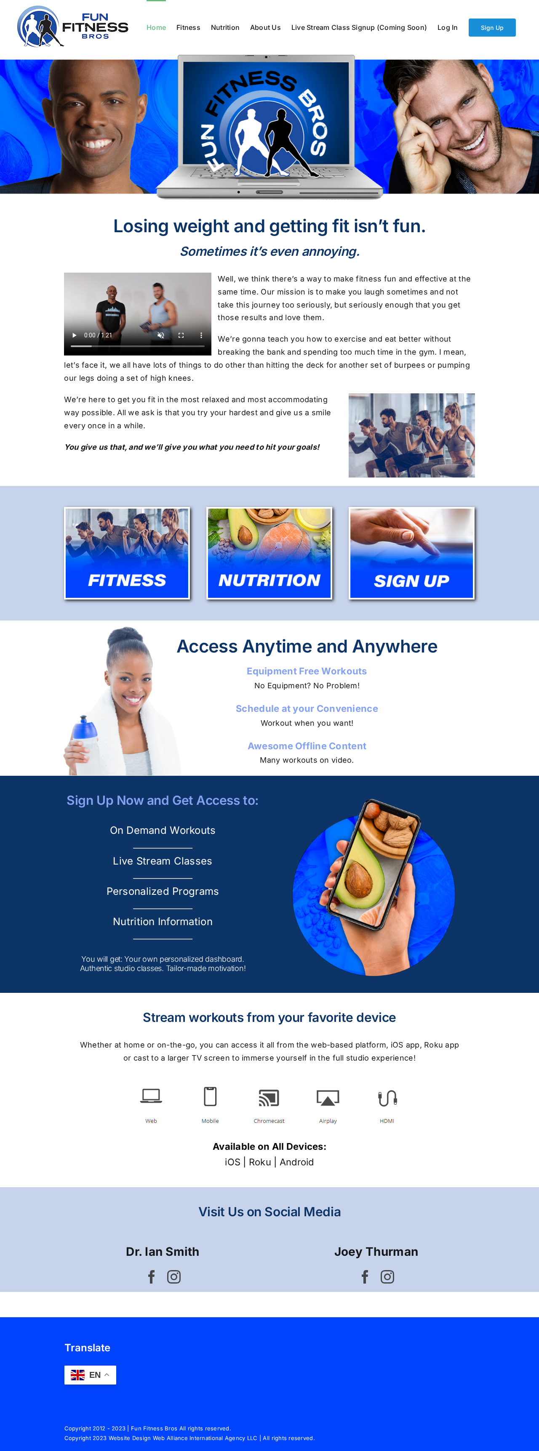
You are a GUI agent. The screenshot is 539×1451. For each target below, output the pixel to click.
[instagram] (174, 1277)
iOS (232, 1162)
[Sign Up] (411, 512)
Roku (260, 1162)
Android (297, 1162)
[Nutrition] (269, 512)
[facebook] (151, 1277)
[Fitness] (127, 512)
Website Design (130, 1438)
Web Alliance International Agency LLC (205, 1438)
